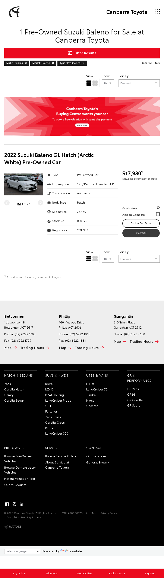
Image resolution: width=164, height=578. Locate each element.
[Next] (40, 203)
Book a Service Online (60, 456)
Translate (75, 551)
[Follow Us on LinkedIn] (21, 504)
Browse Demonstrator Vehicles (20, 470)
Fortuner (51, 411)
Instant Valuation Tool (19, 478)
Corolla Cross (55, 422)
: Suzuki (14, 63)
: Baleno (41, 63)
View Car (141, 232)
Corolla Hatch (14, 389)
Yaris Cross (53, 417)
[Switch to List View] (88, 83)
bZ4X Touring (54, 395)
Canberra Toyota (126, 11)
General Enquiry (97, 462)
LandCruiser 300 (56, 433)
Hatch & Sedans (18, 375)
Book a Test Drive (141, 223)
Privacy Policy (109, 513)
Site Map (90, 513)
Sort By (124, 76)
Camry (8, 395)
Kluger (49, 428)
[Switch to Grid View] (95, 83)
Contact (94, 447)
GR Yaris (133, 389)
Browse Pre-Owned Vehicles (18, 458)
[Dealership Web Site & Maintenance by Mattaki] (12, 526)
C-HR (49, 406)
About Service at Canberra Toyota (57, 464)
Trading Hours (32, 347)
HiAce (90, 400)
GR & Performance (139, 378)
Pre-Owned (14, 447)
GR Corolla (135, 400)
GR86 (131, 394)
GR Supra (133, 405)
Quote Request (15, 485)
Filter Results (85, 52)
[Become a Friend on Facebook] (7, 504)
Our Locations (96, 456)
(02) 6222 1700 (25, 334)
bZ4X (49, 389)
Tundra (91, 395)
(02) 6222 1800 (79, 334)
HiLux (90, 383)
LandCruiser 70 (96, 389)
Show (106, 76)
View (89, 76)
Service (52, 447)
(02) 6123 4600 (134, 334)
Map (8, 347)
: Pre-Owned (70, 63)
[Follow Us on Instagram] (14, 504)
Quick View (129, 208)
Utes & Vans (97, 375)
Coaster (92, 406)
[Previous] (7, 203)
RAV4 (49, 383)
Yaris (7, 383)
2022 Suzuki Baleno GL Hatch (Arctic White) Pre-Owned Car (49, 158)
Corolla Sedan (14, 400)
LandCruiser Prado (58, 400)
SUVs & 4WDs (56, 375)
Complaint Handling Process (23, 517)
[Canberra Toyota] (13, 11)
